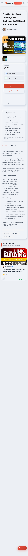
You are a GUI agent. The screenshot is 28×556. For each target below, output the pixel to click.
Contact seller (15, 91)
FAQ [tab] (12, 146)
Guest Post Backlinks (17, 230)
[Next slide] (22, 45)
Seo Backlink (15, 233)
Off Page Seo (7, 230)
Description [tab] (5, 146)
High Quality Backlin (8, 237)
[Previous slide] (5, 45)
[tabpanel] (14, 195)
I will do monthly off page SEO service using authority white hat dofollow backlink (14, 270)
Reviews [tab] (17, 146)
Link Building (6, 233)
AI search (18, 3)
